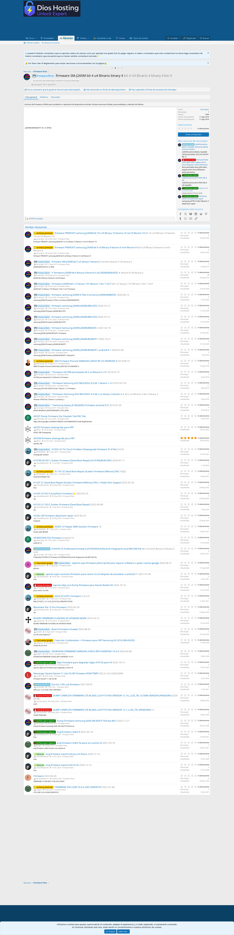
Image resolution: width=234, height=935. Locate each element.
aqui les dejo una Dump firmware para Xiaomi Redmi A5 (83, 585)
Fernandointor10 (42, 778)
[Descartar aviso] (208, 53)
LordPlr (39, 676)
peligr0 (38, 654)
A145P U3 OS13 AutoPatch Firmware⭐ (54, 493)
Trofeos (83, 38)
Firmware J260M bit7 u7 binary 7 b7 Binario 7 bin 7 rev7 (81, 283)
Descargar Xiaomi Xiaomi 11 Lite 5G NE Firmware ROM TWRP (65, 673)
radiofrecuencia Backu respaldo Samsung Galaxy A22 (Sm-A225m (195, 146)
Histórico (44, 97)
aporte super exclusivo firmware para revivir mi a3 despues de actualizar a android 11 (92, 574)
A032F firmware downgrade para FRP (53, 427)
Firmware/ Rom (63, 239)
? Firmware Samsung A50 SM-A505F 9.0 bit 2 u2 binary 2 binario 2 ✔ (88, 394)
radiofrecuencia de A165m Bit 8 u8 (194, 177)
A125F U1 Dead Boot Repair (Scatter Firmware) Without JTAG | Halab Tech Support (77, 482)
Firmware (38, 775)
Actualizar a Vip (104, 38)
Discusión (55, 97)
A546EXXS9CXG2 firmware (47, 537)
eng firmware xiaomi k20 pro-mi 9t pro (66, 754)
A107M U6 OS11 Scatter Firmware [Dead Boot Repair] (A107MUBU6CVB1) (72, 460)
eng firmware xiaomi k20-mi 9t (62, 765)
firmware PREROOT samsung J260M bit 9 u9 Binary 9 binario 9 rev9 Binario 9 (96, 247)
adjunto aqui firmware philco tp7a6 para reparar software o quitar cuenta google (115, 563)
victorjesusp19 (41, 701)
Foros (31, 38)
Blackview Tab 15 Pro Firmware (50, 607)
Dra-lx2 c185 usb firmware (65, 684)
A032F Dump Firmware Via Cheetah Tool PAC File (59, 416)
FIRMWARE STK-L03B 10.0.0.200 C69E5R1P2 (78, 787)
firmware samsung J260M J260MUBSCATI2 (74, 305)
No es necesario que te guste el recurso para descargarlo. (54, 89)
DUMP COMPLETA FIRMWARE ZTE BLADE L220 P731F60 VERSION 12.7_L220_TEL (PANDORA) (102, 709)
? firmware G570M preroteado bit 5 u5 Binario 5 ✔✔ (79, 372)
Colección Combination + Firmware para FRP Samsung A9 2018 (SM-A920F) (94, 640)
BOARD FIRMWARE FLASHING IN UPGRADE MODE (60, 618)
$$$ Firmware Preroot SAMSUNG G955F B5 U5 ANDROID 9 (86, 360)
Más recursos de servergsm (193, 140)
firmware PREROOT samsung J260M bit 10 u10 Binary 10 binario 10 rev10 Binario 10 (100, 233)
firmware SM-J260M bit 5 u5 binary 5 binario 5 (76, 261)
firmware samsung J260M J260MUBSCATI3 (74, 316)
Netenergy (40, 363)
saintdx (39, 632)
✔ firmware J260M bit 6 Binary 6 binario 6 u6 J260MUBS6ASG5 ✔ (86, 272)
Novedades (48, 38)
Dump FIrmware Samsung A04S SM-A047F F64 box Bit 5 (87, 720)
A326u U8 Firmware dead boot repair (53, 515)
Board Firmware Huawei (65, 629)
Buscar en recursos (52, 43)
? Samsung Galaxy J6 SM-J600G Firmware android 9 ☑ (80, 405)
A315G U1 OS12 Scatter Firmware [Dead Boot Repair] (61, 504)
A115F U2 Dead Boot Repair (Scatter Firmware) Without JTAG (87, 471)
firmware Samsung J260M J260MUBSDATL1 (75, 327)
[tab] (112, 68)
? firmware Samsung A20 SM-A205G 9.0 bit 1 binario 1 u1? (82, 383)
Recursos (67, 38)
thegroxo (39, 643)
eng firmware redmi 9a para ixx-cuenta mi (79, 742)
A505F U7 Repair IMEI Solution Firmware (76, 526)
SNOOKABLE (41, 452)
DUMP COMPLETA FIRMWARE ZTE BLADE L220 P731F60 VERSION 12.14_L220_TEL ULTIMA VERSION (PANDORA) (112, 695)
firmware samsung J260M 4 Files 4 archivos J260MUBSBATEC (84, 294)
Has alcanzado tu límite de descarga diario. (106, 89)
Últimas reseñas (33, 43)
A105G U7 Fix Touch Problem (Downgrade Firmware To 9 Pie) (84, 449)
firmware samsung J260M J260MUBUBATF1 (75, 339)
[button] (36, 38)
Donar (122, 38)
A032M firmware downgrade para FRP (53, 438)
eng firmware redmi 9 (68, 731)
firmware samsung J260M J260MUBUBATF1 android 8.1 (81, 350)
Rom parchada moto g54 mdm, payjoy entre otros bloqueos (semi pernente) (195, 162)
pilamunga (40, 419)
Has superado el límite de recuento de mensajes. (154, 89)
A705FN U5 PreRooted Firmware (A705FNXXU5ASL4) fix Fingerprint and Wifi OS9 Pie (96, 548)
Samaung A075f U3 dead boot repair (194, 197)
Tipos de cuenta (140, 38)
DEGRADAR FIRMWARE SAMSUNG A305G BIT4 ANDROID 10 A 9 (85, 651)
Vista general (31, 97)
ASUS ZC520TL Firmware (68, 596)
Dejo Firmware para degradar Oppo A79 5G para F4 (84, 662)
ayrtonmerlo (41, 566)
